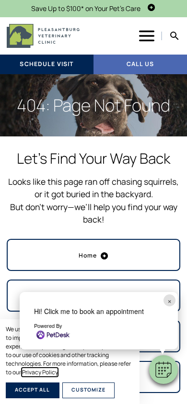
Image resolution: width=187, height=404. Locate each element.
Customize (88, 389)
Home (88, 255)
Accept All (32, 389)
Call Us (140, 64)
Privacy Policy (40, 372)
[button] (163, 369)
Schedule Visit (46, 64)
